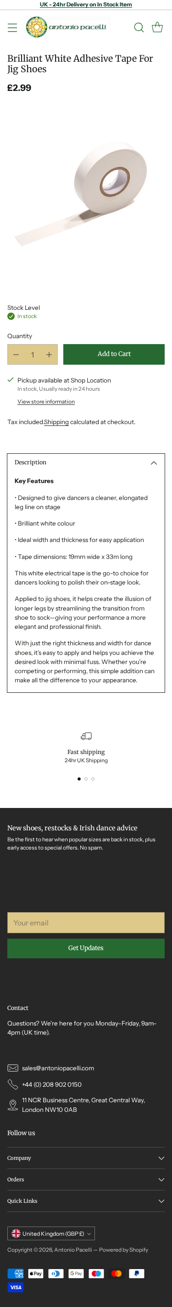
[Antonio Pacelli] (67, 27)
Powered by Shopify (123, 1249)
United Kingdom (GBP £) (53, 1233)
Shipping (56, 421)
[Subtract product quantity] (16, 354)
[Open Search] (138, 27)
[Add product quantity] (49, 354)
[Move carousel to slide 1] (79, 779)
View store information (46, 401)
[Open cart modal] (157, 27)
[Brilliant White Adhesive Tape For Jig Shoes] (86, 191)
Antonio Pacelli (73, 1249)
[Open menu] (12, 27)
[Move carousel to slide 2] (86, 779)
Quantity (19, 336)
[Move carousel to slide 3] (92, 779)
